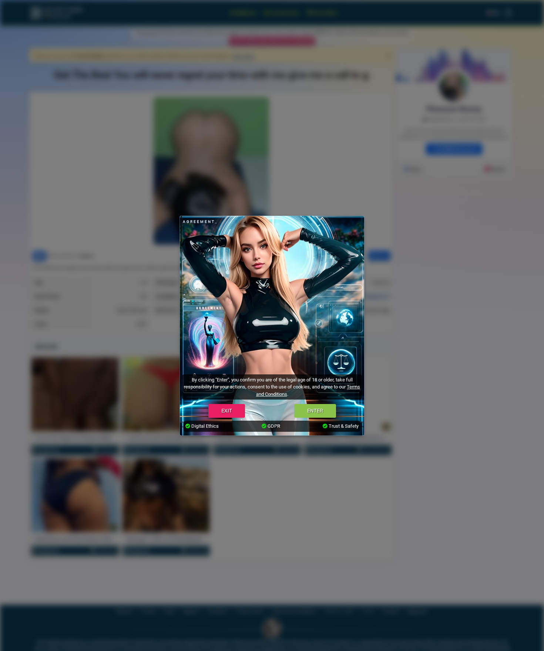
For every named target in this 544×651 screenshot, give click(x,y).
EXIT (226, 411)
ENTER (315, 411)
